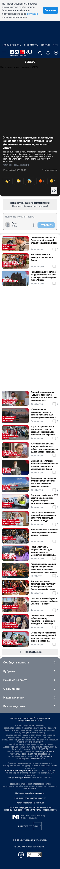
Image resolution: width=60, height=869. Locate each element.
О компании (11, 688)
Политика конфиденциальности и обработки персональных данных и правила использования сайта (30, 808)
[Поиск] (40, 53)
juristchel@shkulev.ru (43, 756)
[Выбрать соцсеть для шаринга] (54, 190)
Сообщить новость (16, 662)
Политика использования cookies (30, 798)
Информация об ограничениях (30, 793)
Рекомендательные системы (30, 803)
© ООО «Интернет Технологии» (30, 846)
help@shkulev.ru (37, 758)
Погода (45, 45)
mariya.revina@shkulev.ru (19, 777)
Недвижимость (11, 45)
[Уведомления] (48, 53)
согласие (32, 13)
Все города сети (14, 706)
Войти (14, 226)
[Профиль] (56, 53)
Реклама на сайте (15, 680)
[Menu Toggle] (4, 53)
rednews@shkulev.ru (45, 751)
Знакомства (31, 45)
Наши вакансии (13, 697)
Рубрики (9, 671)
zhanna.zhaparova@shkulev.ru (19, 770)
